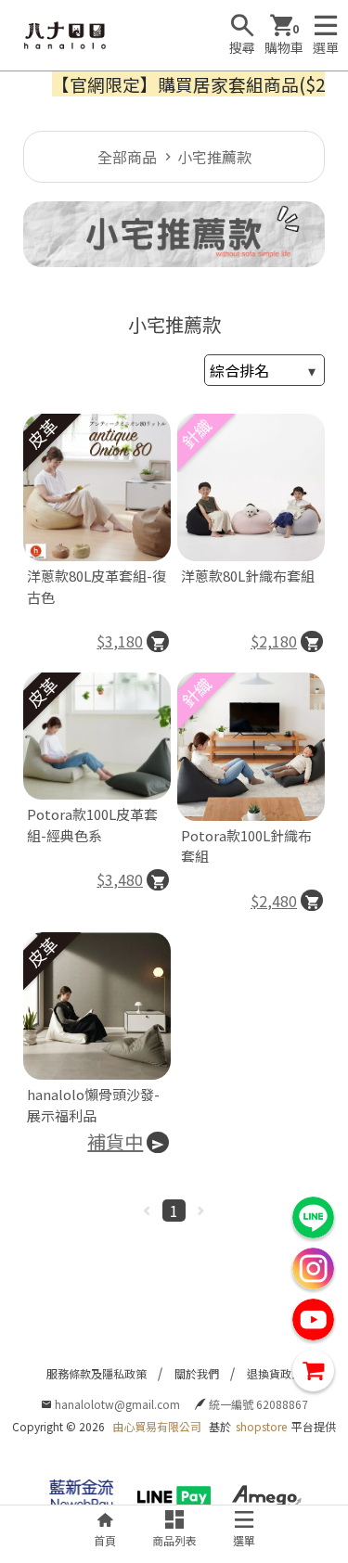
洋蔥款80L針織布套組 (248, 575)
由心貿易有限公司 (156, 1426)
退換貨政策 (275, 1373)
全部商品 (127, 157)
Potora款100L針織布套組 (246, 846)
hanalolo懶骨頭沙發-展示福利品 (93, 1104)
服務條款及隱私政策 (96, 1373)
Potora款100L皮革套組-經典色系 (92, 824)
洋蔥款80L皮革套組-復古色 (96, 586)
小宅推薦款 (214, 157)
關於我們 (196, 1373)
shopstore (261, 1426)
